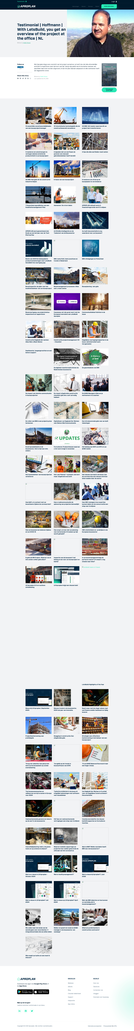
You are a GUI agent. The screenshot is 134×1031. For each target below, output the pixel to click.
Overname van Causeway (101, 997)
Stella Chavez (27, 43)
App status (71, 1004)
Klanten (84, 6)
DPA (115, 1026)
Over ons (96, 983)
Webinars (71, 983)
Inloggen (96, 994)
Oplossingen (75, 6)
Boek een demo (109, 6)
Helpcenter (71, 1001)
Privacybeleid (107, 1026)
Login (113, 1)
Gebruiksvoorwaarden (95, 1026)
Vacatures (96, 987)
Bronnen (90, 6)
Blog (69, 990)
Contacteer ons (98, 990)
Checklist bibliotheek (74, 994)
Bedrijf (97, 6)
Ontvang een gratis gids (109, 89)
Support (70, 997)
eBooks (70, 987)
